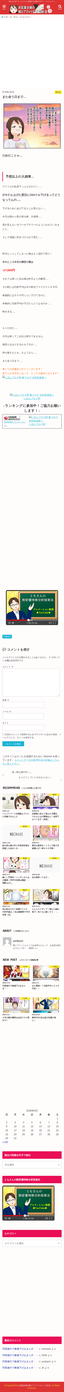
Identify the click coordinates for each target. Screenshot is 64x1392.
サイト (5, 723)
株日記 (8, 636)
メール (6, 711)
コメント (7, 666)
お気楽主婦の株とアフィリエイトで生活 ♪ (35, 1385)
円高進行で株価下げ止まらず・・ (20, 1348)
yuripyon (18, 940)
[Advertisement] (32, 53)
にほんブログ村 (32, 398)
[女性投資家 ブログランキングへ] (12, 418)
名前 (5, 700)
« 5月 (5, 1142)
